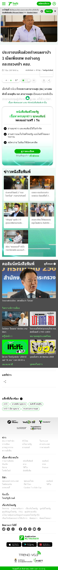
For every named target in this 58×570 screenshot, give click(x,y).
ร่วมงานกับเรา (16, 507)
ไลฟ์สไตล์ (5, 469)
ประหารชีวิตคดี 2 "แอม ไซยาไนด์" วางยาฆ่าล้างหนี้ (15, 192)
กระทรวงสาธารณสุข (29, 407)
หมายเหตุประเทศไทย (39, 334)
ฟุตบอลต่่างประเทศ (9, 479)
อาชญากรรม (7, 446)
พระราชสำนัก (7, 439)
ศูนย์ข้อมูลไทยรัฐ (8, 510)
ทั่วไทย (39, 70)
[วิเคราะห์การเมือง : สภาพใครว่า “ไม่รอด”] (29, 281)
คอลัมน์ (44, 459)
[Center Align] (55, 11)
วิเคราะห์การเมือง (10, 306)
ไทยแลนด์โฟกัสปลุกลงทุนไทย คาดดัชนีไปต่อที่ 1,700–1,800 (43, 328)
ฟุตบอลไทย (26, 479)
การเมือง (5, 443)
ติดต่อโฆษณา (40, 517)
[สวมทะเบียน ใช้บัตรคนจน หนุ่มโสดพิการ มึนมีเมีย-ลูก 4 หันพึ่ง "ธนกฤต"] (42, 207)
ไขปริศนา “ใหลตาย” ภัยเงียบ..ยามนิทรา (14, 328)
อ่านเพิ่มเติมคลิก (13, 12)
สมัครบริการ (44, 4)
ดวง (24, 463)
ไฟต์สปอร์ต (6, 483)
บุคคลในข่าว (35, 362)
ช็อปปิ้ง (5, 493)
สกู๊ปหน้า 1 (6, 334)
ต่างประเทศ (43, 443)
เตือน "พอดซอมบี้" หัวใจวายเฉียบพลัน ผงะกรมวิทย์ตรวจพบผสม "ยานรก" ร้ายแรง (15, 247)
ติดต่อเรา (29, 517)
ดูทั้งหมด (49, 261)
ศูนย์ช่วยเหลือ (28, 510)
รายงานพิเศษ (7, 459)
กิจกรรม (5, 507)
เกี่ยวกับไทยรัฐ (29, 507)
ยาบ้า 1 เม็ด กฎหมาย (11, 407)
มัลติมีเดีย (26, 469)
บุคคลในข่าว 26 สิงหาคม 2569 (42, 355)
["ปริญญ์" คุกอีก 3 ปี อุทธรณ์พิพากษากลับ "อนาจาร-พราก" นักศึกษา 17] (16, 207)
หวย (42, 463)
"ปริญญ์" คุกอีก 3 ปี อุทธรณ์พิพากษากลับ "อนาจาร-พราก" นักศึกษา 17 (15, 219)
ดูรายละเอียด (28, 149)
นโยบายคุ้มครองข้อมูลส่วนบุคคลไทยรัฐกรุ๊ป (18, 513)
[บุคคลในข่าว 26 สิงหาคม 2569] (43, 345)
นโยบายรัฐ (26, 443)
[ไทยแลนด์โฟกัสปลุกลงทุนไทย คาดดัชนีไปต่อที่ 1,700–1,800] (43, 316)
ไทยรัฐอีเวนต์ (8, 496)
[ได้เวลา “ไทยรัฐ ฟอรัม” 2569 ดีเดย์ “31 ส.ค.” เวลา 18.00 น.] (15, 345)
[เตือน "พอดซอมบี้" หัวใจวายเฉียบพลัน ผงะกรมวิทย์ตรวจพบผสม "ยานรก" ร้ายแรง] (16, 234)
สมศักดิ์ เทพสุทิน (34, 402)
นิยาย (4, 466)
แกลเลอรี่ (5, 486)
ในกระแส (42, 439)
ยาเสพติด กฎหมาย (18, 402)
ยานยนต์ (25, 446)
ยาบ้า (5, 402)
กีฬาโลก (25, 483)
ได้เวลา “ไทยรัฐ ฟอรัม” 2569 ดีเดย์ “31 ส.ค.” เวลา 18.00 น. (14, 356)
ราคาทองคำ (44, 446)
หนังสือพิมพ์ (30, 70)
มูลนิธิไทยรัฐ (42, 507)
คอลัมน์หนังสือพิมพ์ (17, 261)
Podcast (44, 466)
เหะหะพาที (6, 362)
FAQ (18, 510)
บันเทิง (4, 463)
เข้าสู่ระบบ (34, 153)
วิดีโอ (24, 466)
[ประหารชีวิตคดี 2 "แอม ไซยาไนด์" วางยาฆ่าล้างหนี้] (16, 180)
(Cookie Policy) (32, 12)
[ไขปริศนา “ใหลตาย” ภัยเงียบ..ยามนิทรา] (15, 316)
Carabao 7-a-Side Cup (32, 486)
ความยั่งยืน (6, 449)
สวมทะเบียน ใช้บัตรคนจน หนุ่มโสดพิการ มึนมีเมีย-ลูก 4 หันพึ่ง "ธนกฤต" (42, 219)
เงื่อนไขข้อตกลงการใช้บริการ (13, 517)
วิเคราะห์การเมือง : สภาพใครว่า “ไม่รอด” (17, 299)
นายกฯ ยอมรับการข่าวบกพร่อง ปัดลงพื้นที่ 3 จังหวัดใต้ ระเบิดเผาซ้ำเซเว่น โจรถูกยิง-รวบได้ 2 (41, 192)
